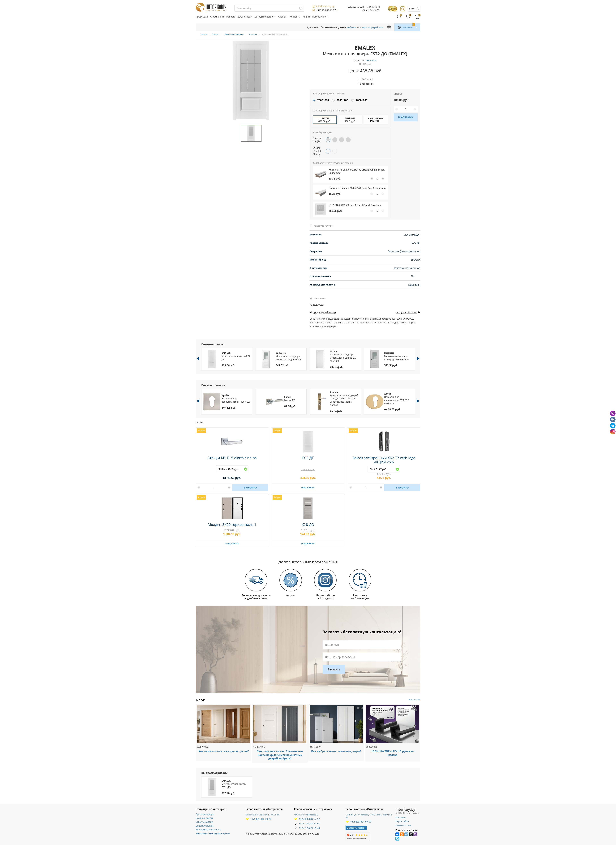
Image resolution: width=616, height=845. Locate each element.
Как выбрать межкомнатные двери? (336, 751)
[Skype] (397, 839)
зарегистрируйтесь (372, 27)
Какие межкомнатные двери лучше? (223, 751)
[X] (411, 834)
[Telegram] (406, 834)
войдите (351, 27)
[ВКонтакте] (397, 834)
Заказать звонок (356, 827)
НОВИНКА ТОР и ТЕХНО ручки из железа (393, 753)
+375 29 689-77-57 (326, 10)
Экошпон (371, 60)
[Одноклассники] (402, 834)
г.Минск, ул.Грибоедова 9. (306, 814)
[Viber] (415, 834)
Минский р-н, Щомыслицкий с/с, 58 (262, 814)
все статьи (414, 699)
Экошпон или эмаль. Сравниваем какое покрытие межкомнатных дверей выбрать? (280, 754)
